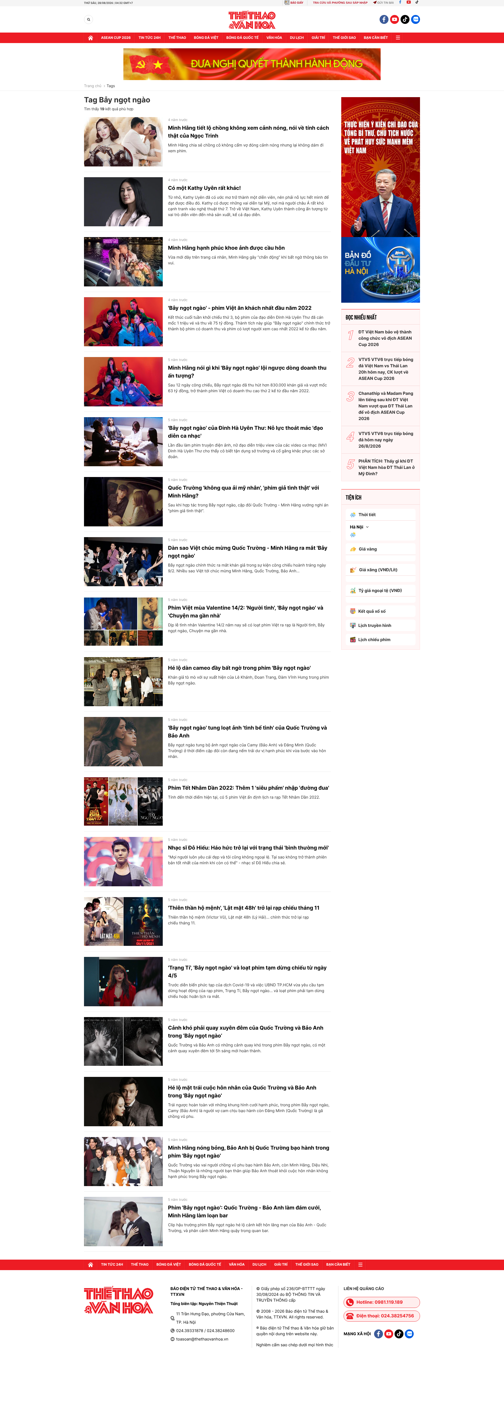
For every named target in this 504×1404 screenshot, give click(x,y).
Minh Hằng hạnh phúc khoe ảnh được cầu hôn (226, 248)
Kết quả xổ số (372, 611)
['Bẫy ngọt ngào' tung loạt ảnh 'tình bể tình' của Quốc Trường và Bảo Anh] (123, 741)
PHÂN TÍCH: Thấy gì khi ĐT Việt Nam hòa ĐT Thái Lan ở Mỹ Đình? (387, 467)
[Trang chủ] (90, 38)
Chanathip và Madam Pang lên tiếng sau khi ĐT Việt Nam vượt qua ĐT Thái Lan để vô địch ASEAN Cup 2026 (386, 406)
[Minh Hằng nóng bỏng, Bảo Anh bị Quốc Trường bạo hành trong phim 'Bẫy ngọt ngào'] (123, 1161)
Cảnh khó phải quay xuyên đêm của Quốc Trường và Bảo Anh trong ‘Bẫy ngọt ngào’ (245, 1032)
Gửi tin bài (385, 2)
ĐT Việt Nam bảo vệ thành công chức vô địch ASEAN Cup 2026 (385, 338)
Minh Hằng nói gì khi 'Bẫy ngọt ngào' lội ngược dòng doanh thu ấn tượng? (247, 372)
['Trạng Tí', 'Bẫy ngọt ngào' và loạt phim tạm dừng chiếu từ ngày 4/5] (123, 981)
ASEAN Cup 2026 (116, 38)
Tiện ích (353, 497)
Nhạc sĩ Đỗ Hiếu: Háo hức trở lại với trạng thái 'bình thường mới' (248, 848)
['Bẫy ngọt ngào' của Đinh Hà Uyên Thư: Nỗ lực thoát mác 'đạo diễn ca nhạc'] (123, 442)
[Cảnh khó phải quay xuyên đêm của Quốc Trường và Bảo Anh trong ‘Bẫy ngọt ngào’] (123, 1041)
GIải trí (318, 38)
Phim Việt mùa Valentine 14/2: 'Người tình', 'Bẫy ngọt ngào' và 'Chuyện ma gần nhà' (245, 612)
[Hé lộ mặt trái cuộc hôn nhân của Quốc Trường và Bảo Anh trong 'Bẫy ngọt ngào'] (123, 1101)
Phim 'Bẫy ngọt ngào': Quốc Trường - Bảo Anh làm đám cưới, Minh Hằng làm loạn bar (244, 1211)
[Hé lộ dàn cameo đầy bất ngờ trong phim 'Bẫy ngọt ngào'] (123, 681)
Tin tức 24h (150, 38)
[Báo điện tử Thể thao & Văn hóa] (252, 19)
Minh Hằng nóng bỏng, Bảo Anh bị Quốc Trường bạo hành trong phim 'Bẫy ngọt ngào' (248, 1152)
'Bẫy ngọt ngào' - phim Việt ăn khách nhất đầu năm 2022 (240, 308)
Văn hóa (274, 38)
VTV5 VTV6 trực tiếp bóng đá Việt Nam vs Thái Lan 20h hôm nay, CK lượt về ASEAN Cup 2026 (386, 369)
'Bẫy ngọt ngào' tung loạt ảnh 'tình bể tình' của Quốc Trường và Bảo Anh (247, 732)
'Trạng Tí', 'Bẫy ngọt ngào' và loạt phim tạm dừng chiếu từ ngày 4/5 (247, 972)
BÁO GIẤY (297, 2)
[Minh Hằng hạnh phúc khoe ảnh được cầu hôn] (123, 261)
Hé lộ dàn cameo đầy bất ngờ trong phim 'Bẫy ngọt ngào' (239, 668)
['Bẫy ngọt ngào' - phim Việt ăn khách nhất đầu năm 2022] (123, 322)
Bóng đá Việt (206, 38)
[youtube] (394, 19)
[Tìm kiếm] (88, 19)
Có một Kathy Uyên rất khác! (204, 188)
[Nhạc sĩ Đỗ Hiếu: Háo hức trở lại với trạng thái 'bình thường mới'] (123, 861)
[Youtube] (409, 2)
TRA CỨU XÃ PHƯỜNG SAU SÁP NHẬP (340, 2)
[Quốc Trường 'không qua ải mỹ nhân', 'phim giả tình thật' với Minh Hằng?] (123, 501)
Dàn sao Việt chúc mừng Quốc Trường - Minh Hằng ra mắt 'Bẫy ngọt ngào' (247, 552)
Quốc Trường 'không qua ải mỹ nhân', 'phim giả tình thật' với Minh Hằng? (243, 492)
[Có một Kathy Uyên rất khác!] (123, 202)
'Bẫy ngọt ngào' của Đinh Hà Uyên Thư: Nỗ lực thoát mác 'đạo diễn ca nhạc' (245, 432)
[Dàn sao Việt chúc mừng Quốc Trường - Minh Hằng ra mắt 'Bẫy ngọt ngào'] (123, 561)
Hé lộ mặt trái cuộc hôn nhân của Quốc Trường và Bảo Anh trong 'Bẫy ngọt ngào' (242, 1092)
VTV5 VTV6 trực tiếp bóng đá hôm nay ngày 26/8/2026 (386, 440)
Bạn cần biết (376, 38)
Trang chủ (92, 86)
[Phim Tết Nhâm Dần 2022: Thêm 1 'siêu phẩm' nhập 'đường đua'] (123, 801)
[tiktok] (405, 19)
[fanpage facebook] (384, 19)
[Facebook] (400, 2)
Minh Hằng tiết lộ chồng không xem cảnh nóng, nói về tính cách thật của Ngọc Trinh (248, 132)
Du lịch (297, 38)
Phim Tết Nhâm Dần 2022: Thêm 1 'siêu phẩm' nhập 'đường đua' (248, 788)
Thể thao (177, 38)
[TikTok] (418, 2)
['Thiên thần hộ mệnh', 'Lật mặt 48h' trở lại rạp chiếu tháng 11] (123, 921)
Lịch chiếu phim (374, 639)
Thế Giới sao (344, 38)
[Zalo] (415, 19)
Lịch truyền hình (374, 625)
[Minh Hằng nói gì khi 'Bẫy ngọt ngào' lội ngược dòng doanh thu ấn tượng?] (123, 381)
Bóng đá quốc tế (242, 38)
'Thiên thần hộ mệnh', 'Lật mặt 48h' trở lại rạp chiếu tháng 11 (243, 908)
